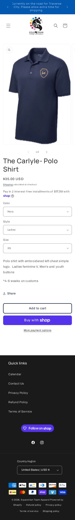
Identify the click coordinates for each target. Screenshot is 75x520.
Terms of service (29, 511)
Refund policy (33, 505)
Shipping (8, 184)
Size (6, 239)
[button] (8, 25)
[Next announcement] (67, 7)
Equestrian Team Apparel (35, 499)
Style (6, 221)
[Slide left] (28, 152)
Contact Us (16, 383)
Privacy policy (54, 505)
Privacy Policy (18, 392)
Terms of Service (20, 411)
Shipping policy (51, 511)
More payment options (37, 330)
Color (6, 203)
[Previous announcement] (7, 7)
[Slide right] (46, 152)
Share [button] (11, 293)
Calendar (14, 374)
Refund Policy (18, 402)
